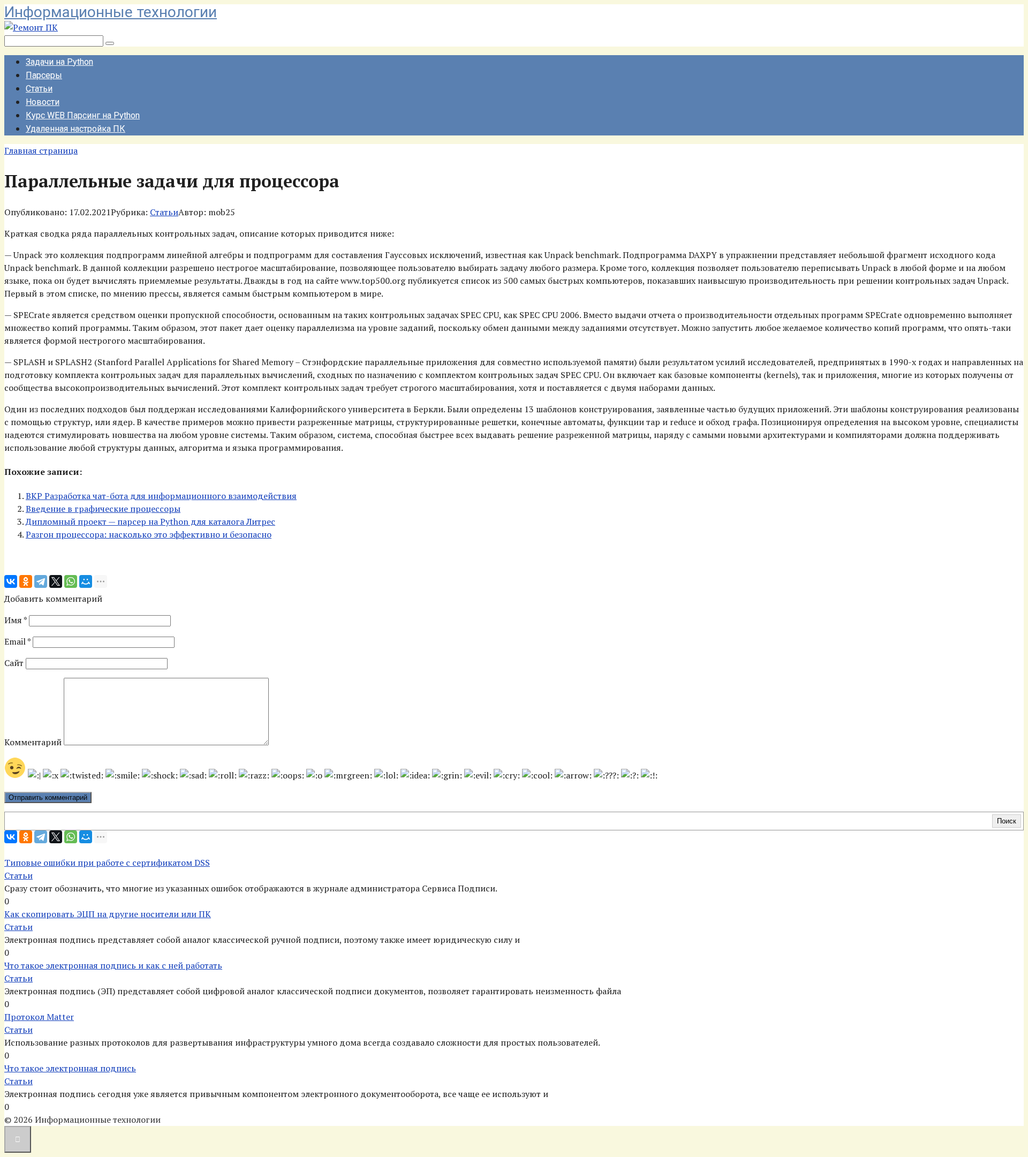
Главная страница (41, 150)
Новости (42, 102)
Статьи (39, 89)
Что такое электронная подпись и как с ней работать (113, 965)
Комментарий (33, 742)
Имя (15, 620)
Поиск (1006, 821)
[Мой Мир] (85, 581)
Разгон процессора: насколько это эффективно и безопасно (148, 534)
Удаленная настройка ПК (75, 129)
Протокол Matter (39, 1017)
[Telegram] (40, 581)
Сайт (14, 663)
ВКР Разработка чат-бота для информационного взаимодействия (161, 496)
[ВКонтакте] (10, 581)
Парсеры (44, 75)
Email (17, 641)
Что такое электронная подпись (70, 1068)
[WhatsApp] (70, 581)
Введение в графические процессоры (103, 509)
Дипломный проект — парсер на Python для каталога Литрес (150, 521)
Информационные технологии (110, 12)
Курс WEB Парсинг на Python (83, 115)
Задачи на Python (59, 62)
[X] (55, 581)
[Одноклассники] (25, 581)
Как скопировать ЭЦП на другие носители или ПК (107, 914)
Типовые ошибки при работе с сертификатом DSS (107, 862)
